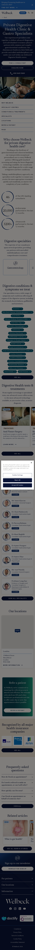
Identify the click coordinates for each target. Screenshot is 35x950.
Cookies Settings (17, 475)
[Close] (31, 462)
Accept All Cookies (17, 485)
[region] (17, 475)
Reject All (17, 480)
